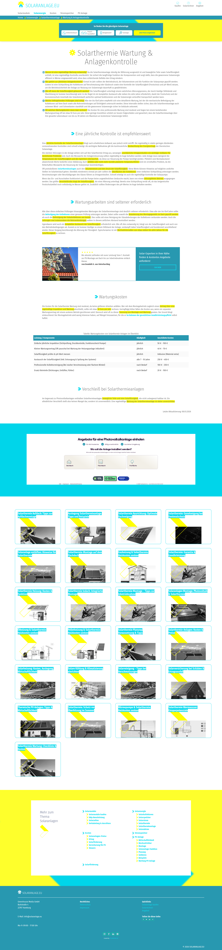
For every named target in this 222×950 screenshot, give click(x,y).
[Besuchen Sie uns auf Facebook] (109, 934)
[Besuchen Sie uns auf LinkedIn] (113, 934)
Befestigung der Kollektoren (57, 214)
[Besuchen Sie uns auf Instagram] (104, 934)
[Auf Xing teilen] (152, 919)
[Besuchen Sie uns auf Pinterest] (117, 934)
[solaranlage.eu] (38, 4)
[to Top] (218, 948)
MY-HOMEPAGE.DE (113, 938)
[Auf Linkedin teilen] (149, 919)
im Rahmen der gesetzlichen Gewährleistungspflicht (149, 315)
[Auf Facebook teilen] (143, 919)
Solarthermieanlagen (67, 169)
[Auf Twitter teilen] (146, 919)
